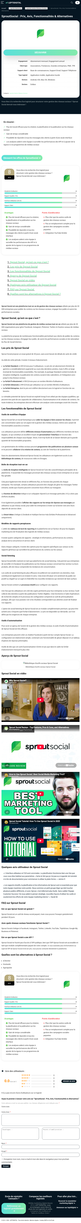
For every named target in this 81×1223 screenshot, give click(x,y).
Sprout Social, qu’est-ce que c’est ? (29, 262)
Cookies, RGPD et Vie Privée (47, 1220)
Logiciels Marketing (15, 8)
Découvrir (40, 52)
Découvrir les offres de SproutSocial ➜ (21, 158)
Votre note (5, 1107)
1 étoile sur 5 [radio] (11, 1106)
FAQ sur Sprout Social (22, 289)
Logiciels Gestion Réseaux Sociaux (36, 8)
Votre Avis (5, 1112)
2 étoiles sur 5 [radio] (12, 1106)
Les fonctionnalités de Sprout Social (30, 271)
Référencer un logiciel (77, 2)
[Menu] (2, 2)
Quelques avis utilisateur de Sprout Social (33, 284)
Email (4, 1151)
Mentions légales (34, 1220)
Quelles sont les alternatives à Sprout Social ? (35, 293)
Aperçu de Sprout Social (23, 275)
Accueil (3, 8)
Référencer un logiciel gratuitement (14, 1208)
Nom (3, 1143)
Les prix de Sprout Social (24, 266)
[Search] (71, 2)
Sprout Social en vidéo (22, 280)
